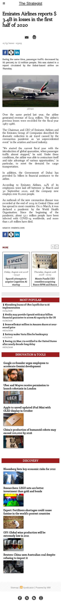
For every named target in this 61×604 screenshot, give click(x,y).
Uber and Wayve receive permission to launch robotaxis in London (26, 387)
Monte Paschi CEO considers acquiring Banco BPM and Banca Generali (45, 281)
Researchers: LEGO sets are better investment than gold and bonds (23, 489)
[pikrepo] (30, 76)
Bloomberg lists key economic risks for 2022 (29, 469)
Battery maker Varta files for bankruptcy (26, 334)
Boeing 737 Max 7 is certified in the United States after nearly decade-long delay (30, 343)
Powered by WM (43, 587)
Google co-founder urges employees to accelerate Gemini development (25, 364)
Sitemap (14, 587)
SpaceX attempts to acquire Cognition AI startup (16, 281)
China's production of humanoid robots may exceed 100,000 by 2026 (29, 431)
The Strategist (30, 3)
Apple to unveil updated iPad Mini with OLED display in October (27, 409)
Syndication (28, 587)
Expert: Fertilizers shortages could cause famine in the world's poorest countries (27, 512)
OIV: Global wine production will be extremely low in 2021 (24, 534)
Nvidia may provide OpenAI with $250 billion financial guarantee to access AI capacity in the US (29, 316)
